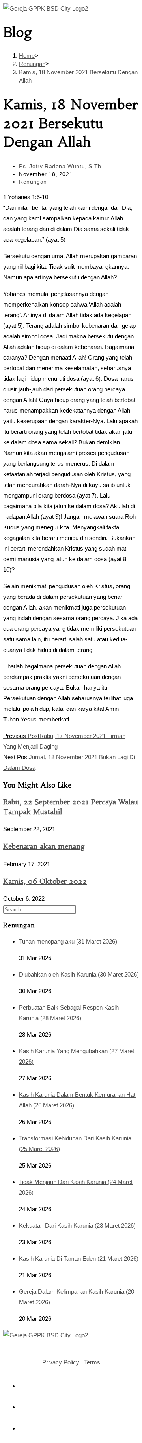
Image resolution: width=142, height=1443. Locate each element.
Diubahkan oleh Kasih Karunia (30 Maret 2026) (79, 974)
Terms (92, 1362)
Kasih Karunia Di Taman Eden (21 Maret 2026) (78, 1258)
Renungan (33, 181)
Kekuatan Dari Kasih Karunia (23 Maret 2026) (77, 1225)
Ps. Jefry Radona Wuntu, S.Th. (61, 166)
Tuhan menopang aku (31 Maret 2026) (68, 941)
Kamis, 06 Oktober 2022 (45, 881)
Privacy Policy (60, 1362)
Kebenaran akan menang (44, 846)
